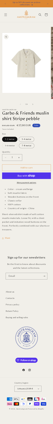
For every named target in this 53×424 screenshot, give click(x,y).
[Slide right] (33, 104)
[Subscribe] (44, 276)
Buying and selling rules (17, 318)
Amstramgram (22, 409)
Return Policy (12, 311)
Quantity (6, 152)
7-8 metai (26, 146)
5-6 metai (11, 146)
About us (10, 292)
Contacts (10, 298)
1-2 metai (9, 139)
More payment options (26, 182)
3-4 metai (26, 139)
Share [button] (7, 238)
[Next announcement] (48, 4)
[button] (6, 15)
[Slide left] (20, 104)
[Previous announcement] (5, 4)
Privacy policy (12, 305)
